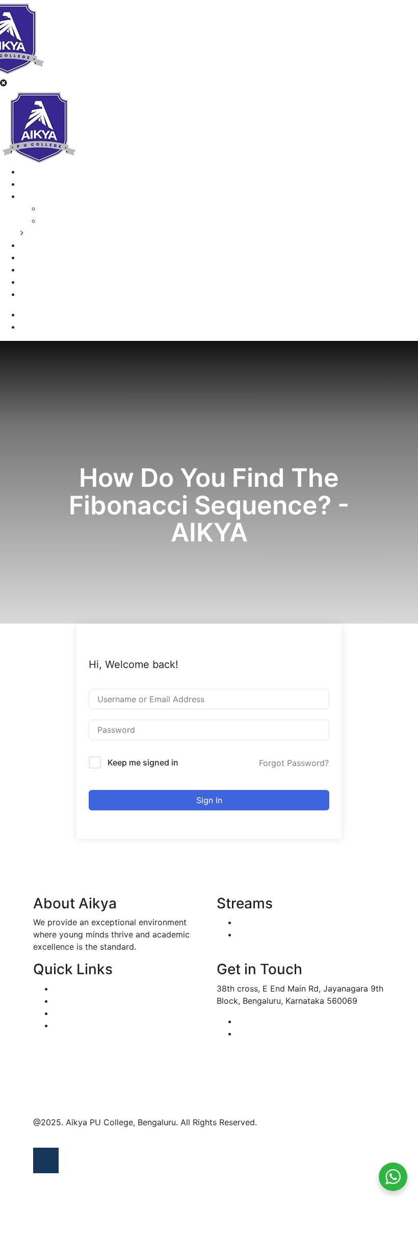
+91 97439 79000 (271, 1021)
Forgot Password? (294, 763)
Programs (39, 196)
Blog (29, 282)
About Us (38, 184)
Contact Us (42, 294)
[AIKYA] (39, 126)
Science (56, 220)
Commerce (62, 208)
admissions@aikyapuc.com (289, 1033)
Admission (40, 257)
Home (31, 171)
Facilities (37, 269)
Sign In (209, 800)
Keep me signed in (143, 762)
